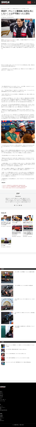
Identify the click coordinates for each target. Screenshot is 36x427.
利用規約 (1, 416)
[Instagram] (15, 425)
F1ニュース (3, 15)
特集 (0, 408)
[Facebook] (21, 425)
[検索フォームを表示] (34, 2)
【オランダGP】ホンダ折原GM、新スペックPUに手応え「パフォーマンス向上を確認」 (24, 327)
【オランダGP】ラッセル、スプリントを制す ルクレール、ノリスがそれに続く (25, 299)
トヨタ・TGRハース (3, 399)
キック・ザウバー (9, 15)
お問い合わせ (2, 420)
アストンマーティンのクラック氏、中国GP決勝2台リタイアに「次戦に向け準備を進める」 (18, 362)
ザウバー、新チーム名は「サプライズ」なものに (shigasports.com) (14, 187)
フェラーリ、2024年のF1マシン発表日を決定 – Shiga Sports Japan (14, 185)
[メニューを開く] (33, 2)
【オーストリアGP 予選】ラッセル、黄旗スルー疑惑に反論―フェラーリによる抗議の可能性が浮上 (28, 233)
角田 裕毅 (1, 395)
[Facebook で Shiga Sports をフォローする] (14, 205)
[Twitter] (13, 425)
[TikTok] (19, 425)
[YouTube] (17, 425)
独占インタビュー (2, 407)
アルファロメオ (10, 39)
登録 (29, 2)
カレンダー (1, 394)
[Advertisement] (18, 57)
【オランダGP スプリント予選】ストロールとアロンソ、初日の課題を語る (25, 313)
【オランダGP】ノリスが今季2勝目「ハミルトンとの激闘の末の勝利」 (25, 271)
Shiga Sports (4, 17)
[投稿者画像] (1, 17)
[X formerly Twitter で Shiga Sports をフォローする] (16, 205)
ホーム (2, 8)
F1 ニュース (5, 8)
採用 (0, 419)
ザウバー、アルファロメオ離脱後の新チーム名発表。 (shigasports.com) (15, 186)
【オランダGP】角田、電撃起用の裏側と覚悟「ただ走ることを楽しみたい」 (16, 349)
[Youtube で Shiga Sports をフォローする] (19, 205)
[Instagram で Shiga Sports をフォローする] (18, 205)
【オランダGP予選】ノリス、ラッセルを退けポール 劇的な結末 (24, 285)
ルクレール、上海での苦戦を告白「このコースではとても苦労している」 (15, 353)
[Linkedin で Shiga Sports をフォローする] (21, 205)
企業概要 (1, 415)
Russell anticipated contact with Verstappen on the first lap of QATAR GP (16, 233)
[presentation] (6, 218)
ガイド (1, 398)
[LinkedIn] (23, 425)
